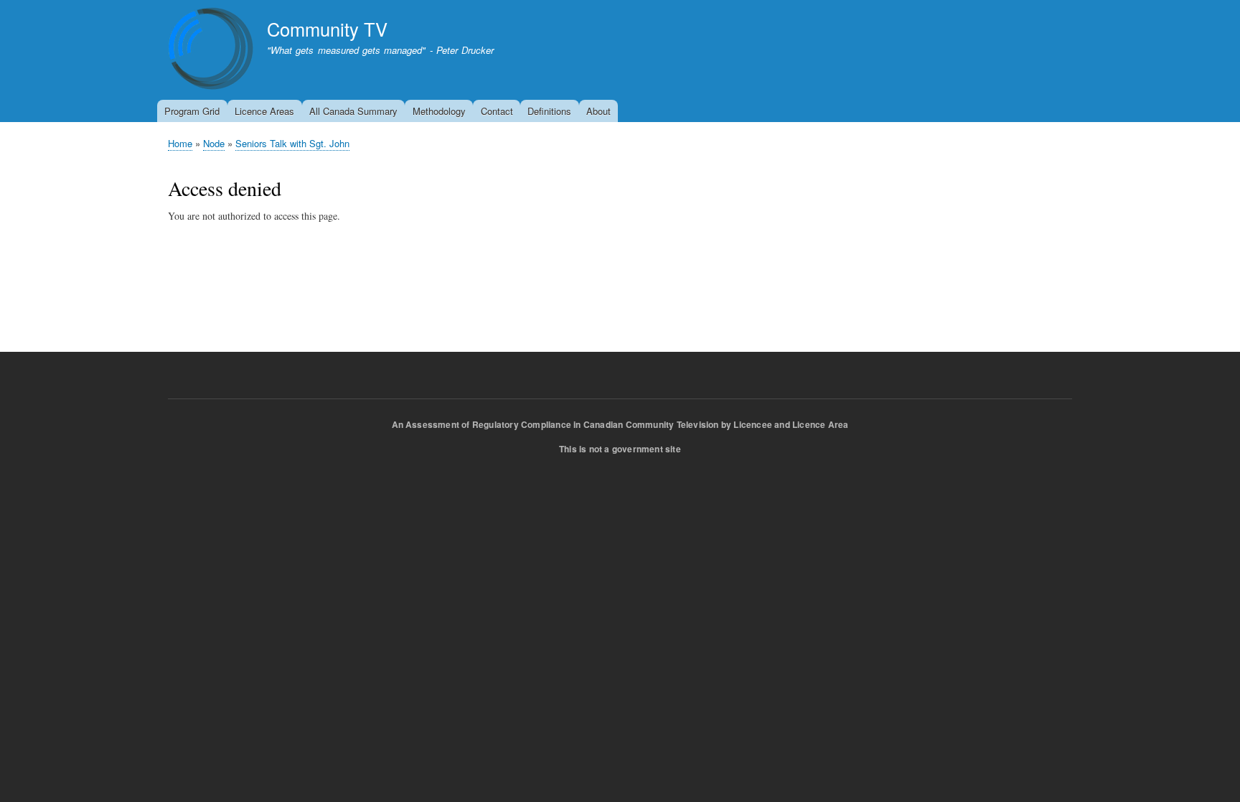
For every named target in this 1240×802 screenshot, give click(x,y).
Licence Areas (264, 111)
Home (180, 143)
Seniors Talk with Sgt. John (292, 143)
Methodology (439, 111)
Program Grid (192, 111)
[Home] (211, 50)
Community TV (327, 29)
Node (214, 143)
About (598, 111)
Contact (497, 111)
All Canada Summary (353, 111)
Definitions (549, 111)
